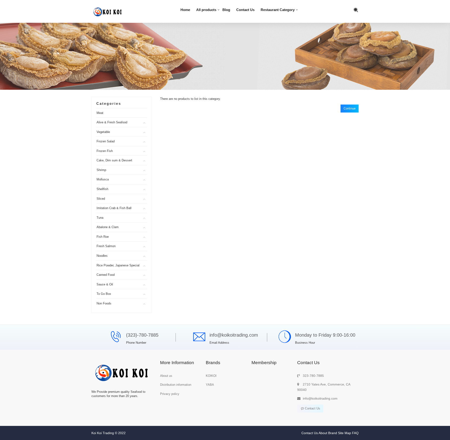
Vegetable (103, 132)
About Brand (328, 433)
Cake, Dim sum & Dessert (114, 160)
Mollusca (103, 179)
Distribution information (175, 384)
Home (185, 10)
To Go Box (104, 294)
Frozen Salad (106, 141)
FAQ (355, 433)
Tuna (100, 217)
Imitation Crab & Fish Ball (114, 208)
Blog (226, 10)
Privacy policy (169, 394)
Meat (100, 113)
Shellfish (102, 189)
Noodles (102, 255)
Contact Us (245, 10)
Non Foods (104, 303)
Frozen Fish (105, 151)
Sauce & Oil (105, 284)
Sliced (101, 198)
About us (166, 376)
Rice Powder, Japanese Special (118, 265)
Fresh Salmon (106, 246)
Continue (350, 108)
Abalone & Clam (108, 227)
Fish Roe (103, 236)
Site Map (344, 433)
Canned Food (106, 274)
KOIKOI (211, 376)
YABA (210, 384)
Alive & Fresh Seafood (112, 122)
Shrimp (101, 170)
